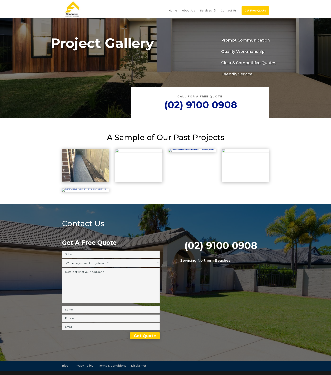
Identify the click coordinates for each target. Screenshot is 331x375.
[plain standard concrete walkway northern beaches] (85, 181)
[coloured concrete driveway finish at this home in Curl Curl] (192, 149)
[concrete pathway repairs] (138, 152)
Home (173, 10)
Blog (65, 365)
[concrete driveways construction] (245, 152)
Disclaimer (138, 365)
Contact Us (229, 10)
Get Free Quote (255, 10)
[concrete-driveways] (85, 188)
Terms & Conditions (112, 365)
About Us (188, 10)
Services (206, 10)
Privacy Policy (83, 365)
